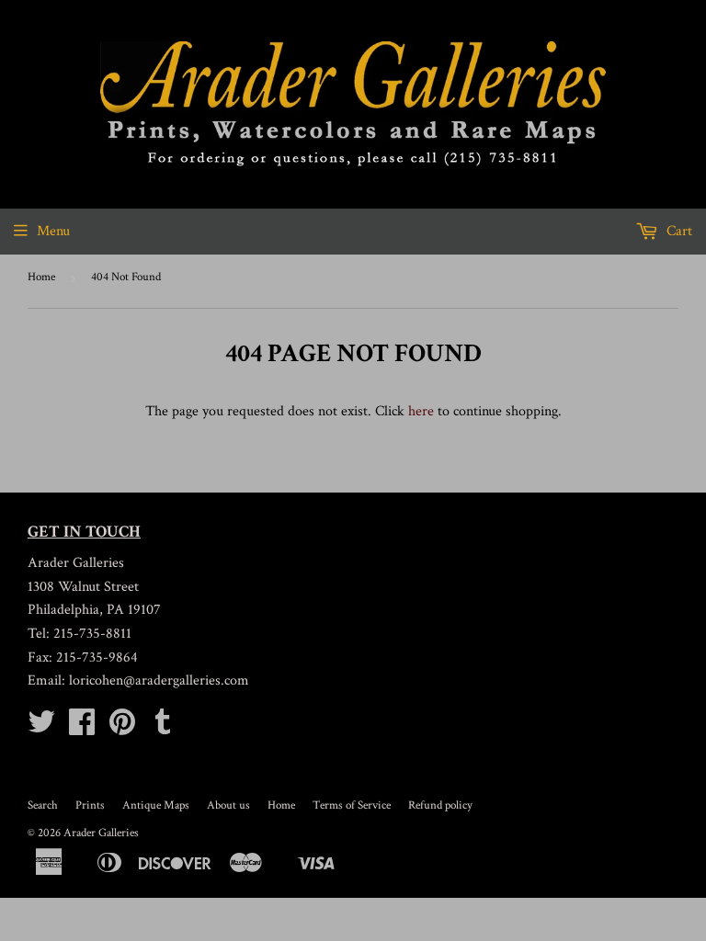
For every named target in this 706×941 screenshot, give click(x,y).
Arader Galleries (101, 833)
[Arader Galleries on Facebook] (82, 728)
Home (41, 277)
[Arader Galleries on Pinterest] (122, 728)
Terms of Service (352, 805)
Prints (90, 805)
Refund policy (440, 805)
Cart (677, 231)
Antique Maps (155, 805)
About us (228, 805)
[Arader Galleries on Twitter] (41, 728)
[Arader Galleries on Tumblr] (162, 728)
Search (43, 805)
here (421, 411)
